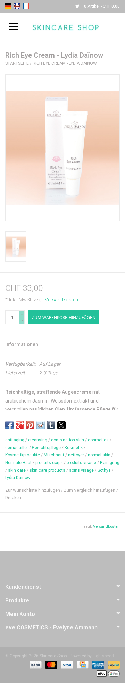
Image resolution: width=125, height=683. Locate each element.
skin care (17, 470)
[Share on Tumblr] (51, 425)
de (8, 6)
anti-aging (14, 440)
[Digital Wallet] (107, 673)
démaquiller (16, 447)
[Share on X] (61, 425)
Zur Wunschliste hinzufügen (33, 490)
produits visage (81, 462)
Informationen (21, 344)
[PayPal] (112, 664)
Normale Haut (18, 462)
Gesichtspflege (46, 447)
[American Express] (97, 664)
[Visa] (66, 664)
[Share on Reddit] (40, 425)
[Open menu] (13, 26)
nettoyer (76, 455)
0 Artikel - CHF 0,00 (101, 6)
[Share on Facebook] (9, 425)
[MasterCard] (50, 664)
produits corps (49, 462)
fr (26, 6)
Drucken (13, 497)
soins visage (81, 470)
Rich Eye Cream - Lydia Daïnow (65, 63)
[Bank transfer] (35, 664)
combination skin (67, 440)
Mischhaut (54, 455)
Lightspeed (103, 655)
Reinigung (109, 462)
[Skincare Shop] (76, 27)
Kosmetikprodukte (22, 455)
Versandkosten (61, 300)
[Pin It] (30, 425)
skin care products (47, 470)
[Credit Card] (82, 664)
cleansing (37, 440)
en (17, 6)
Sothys (104, 470)
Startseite (17, 63)
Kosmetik (74, 447)
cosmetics (98, 440)
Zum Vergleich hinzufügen (90, 490)
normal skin (99, 455)
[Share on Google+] (20, 425)
